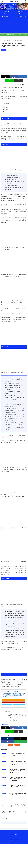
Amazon (13, 700)
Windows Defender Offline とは (10, 313)
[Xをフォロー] (11, 720)
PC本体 (20, 837)
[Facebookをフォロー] (13, 720)
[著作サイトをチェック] (9, 720)
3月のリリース (6, 105)
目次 (5, 103)
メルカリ (13, 704)
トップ (7, 836)
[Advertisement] (14, 25)
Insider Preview (5, 724)
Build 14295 (5, 111)
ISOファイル (8, 643)
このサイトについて (14, 839)
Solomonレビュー (14, 1)
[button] (18, 80)
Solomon (10, 713)
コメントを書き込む (14, 822)
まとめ (4, 113)
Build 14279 (5, 107)
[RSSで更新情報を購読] (16, 720)
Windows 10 (7, 837)
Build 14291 (5, 109)
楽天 (13, 702)
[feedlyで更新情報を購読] (14, 720)
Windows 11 (20, 836)
